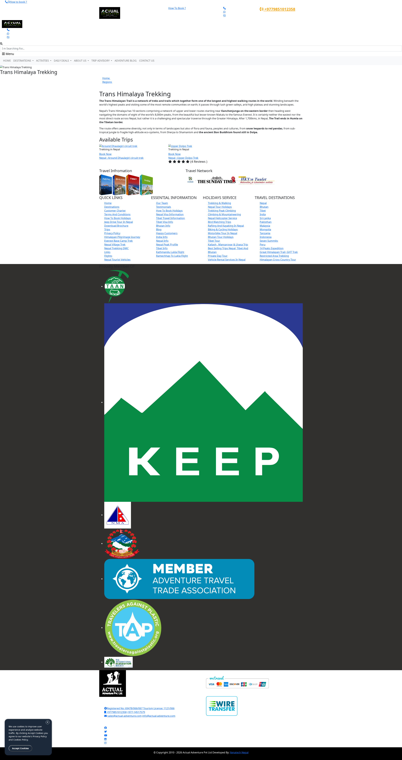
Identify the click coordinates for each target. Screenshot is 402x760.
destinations (22, 60)
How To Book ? (177, 8)
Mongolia (265, 229)
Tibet (263, 210)
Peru (262, 244)
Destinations (111, 207)
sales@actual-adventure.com (124, 716)
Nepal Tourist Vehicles (117, 259)
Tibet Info (162, 248)
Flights (108, 256)
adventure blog (126, 60)
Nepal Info (162, 240)
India (263, 214)
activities (42, 60)
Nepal (263, 203)
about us (80, 60)
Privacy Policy (112, 233)
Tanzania (265, 233)
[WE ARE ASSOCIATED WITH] (116, 286)
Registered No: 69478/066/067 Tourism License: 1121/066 (140, 708)
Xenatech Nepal (239, 752)
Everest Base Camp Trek (118, 240)
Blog (158, 229)
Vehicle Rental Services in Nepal (226, 259)
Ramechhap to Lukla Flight (172, 256)
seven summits (269, 240)
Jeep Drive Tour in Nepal (118, 222)
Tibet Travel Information (170, 218)
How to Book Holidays (117, 218)
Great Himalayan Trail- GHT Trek (279, 252)
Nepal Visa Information (170, 214)
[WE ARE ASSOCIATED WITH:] (117, 515)
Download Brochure (116, 225)
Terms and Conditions (117, 214)
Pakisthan (266, 222)
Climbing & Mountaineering (224, 214)
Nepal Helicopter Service (222, 218)
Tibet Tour (214, 240)
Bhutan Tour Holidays (221, 237)
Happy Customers (166, 233)
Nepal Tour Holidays (220, 207)
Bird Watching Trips (219, 222)
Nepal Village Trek (114, 244)
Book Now (105, 154)
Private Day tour (218, 256)
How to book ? (18, 2)
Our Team (162, 203)
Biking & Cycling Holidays (223, 229)
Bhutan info (163, 225)
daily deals (62, 60)
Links (107, 252)
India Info (162, 237)
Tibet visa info (164, 222)
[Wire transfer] (221, 703)
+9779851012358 (279, 9)
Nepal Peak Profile (167, 244)
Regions (107, 82)
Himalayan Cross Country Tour (278, 259)
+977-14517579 (136, 712)
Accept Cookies (20, 748)
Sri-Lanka (265, 218)
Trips (107, 229)
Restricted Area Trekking (274, 256)
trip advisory (100, 60)
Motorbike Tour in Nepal (222, 233)
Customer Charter (115, 210)
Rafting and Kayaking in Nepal (226, 225)
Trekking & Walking (219, 203)
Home (7, 60)
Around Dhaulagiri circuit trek (126, 158)
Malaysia (265, 225)
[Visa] (237, 682)
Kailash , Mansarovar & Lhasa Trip (228, 244)
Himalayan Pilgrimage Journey (122, 237)
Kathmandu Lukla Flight (170, 252)
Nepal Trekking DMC (116, 248)
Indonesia (266, 237)
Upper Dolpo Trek (187, 158)
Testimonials (163, 207)
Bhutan (264, 207)
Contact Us (146, 60)
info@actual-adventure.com (158, 716)
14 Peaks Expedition (271, 248)
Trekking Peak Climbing (222, 210)
